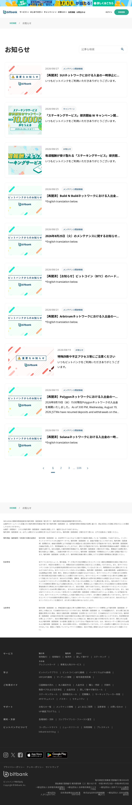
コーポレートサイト (48, 727)
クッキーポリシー (35, 767)
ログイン (109, 12)
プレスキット (103, 727)
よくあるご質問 (85, 706)
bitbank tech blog (47, 731)
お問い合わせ (116, 706)
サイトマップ (52, 767)
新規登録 (121, 12)
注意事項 (101, 706)
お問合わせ (80, 12)
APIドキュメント (46, 698)
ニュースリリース (70, 727)
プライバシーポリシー (14, 767)
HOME (13, 23)
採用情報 (71, 12)
